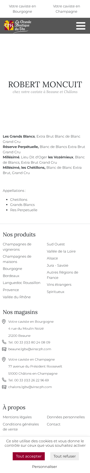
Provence (11, 290)
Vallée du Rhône (17, 297)
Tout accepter (29, 456)
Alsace (52, 258)
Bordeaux (11, 276)
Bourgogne (12, 268)
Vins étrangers (59, 284)
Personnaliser (44, 466)
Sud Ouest (56, 244)
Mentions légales (17, 417)
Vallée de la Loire (61, 251)
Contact (53, 424)
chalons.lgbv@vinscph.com (30, 387)
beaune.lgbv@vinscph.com (29, 349)
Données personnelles (66, 417)
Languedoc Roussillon (21, 282)
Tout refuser (65, 456)
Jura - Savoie (57, 265)
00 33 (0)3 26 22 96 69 (31, 380)
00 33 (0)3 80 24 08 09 (32, 342)
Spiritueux (55, 291)
